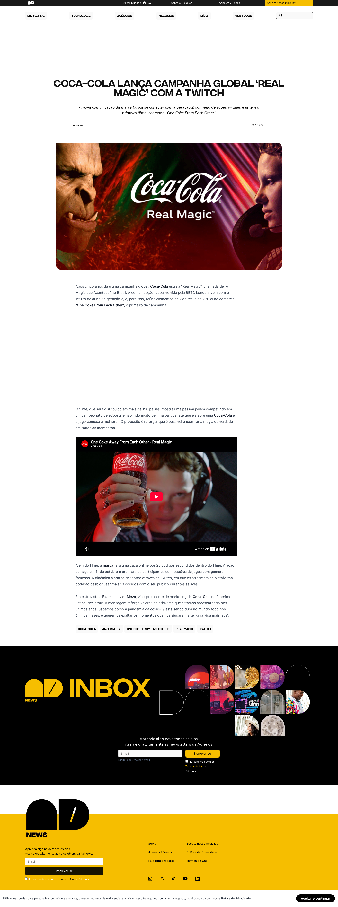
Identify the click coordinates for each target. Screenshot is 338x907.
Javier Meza (126, 597)
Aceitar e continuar (315, 898)
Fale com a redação (161, 861)
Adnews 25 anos (160, 852)
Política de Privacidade (201, 852)
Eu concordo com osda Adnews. (200, 766)
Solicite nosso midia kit (202, 844)
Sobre (152, 844)
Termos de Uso (194, 766)
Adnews (78, 125)
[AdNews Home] (30, 3)
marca (108, 565)
